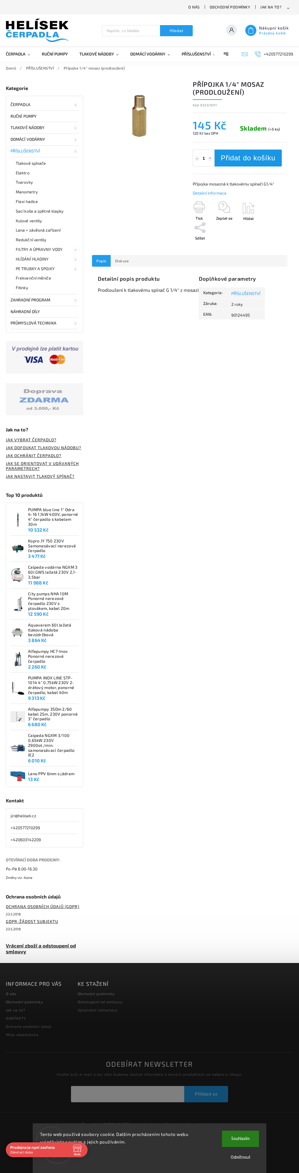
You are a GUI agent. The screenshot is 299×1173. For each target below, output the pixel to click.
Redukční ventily (31, 239)
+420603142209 (26, 839)
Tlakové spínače (31, 163)
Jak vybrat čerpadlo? (31, 439)
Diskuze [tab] (122, 260)
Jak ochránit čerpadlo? (33, 455)
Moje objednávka (22, 1034)
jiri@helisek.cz (23, 815)
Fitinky (22, 287)
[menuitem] (21, 54)
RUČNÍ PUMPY (23, 116)
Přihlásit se (206, 1094)
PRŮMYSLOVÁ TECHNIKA (33, 322)
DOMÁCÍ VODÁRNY (28, 139)
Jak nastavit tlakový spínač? (40, 476)
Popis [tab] (101, 260)
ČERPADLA (20, 104)
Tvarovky (24, 182)
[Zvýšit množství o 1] (210, 158)
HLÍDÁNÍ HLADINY (32, 258)
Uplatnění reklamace (98, 1010)
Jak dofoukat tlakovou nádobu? (43, 447)
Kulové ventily (29, 220)
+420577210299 (25, 827)
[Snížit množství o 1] (197, 158)
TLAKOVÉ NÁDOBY (27, 127)
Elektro (22, 172)
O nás (194, 7)
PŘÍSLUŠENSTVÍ (25, 150)
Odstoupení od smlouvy (100, 1002)
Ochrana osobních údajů (28, 1026)
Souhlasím (240, 1139)
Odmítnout (241, 1157)
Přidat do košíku (248, 158)
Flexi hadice (27, 201)
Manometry (27, 191)
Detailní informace (210, 192)
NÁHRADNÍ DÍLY (25, 311)
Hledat (176, 30)
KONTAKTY (16, 1018)
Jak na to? (270, 7)
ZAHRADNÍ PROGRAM (31, 299)
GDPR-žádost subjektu (32, 921)
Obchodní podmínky (230, 7)
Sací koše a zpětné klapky (40, 211)
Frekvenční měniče (33, 277)
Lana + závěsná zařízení (38, 230)
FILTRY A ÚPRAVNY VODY (39, 249)
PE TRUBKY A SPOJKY (35, 268)
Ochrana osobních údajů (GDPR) (42, 906)
